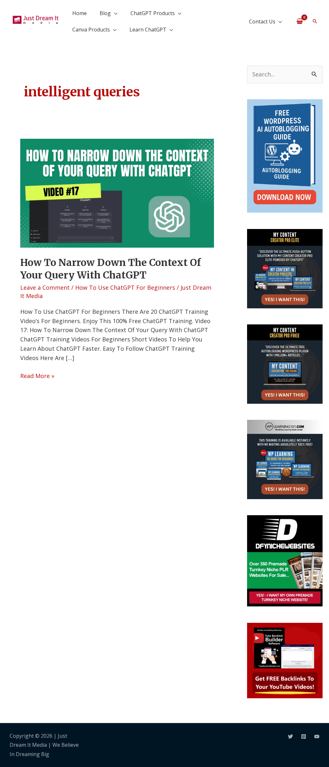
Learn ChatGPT (147, 29)
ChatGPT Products (152, 13)
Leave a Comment (45, 287)
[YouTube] (316, 736)
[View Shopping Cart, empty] (300, 21)
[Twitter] (290, 736)
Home (79, 13)
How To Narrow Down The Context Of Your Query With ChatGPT (110, 268)
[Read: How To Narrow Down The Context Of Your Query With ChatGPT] (117, 192)
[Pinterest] (303, 736)
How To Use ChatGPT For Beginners (125, 287)
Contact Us (262, 21)
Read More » (37, 375)
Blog (105, 13)
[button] (315, 21)
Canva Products (91, 29)
